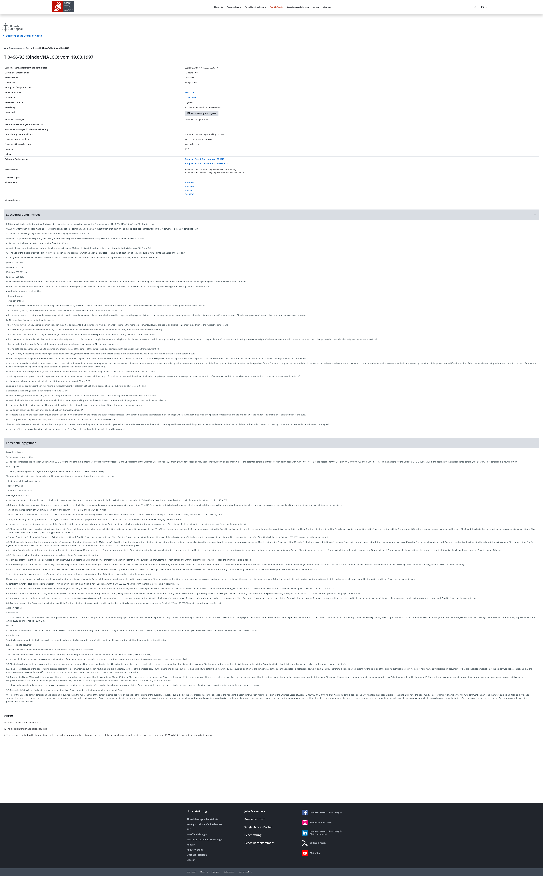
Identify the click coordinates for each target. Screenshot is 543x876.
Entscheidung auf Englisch (203, 113)
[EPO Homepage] (63, 7)
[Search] (475, 7)
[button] (271, 214)
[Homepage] (5, 48)
